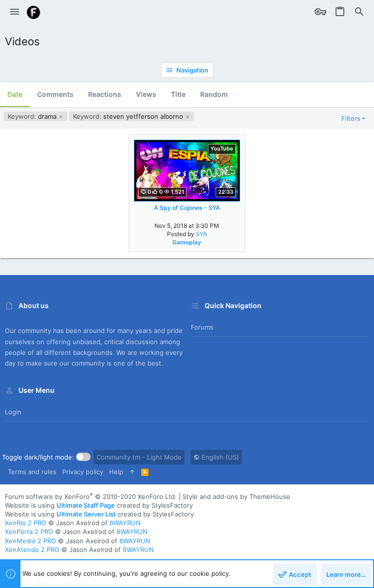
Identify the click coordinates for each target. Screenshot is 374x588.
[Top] (132, 471)
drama (33, 116)
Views (146, 94)
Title (178, 94)
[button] (14, 12)
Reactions (104, 94)
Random (214, 94)
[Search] (359, 12)
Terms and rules (32, 472)
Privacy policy (82, 472)
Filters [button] (350, 118)
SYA (201, 234)
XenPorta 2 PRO (29, 531)
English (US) (219, 457)
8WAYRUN (125, 523)
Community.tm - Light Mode (139, 457)
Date (14, 94)
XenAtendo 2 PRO (32, 549)
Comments (55, 94)
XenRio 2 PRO (25, 523)
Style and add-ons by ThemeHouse (236, 496)
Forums (202, 327)
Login (13, 412)
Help (116, 472)
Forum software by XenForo (91, 496)
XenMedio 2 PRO (30, 541)
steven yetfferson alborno (129, 116)
